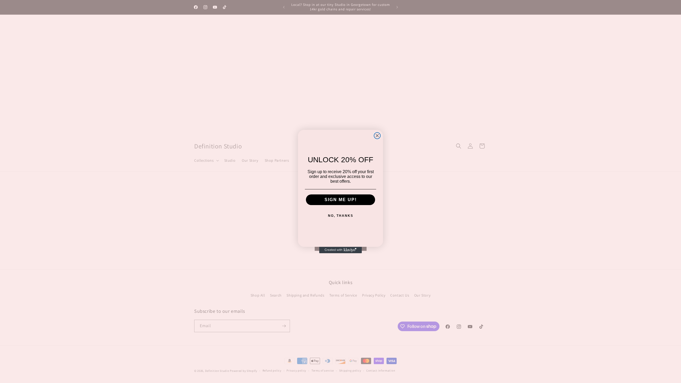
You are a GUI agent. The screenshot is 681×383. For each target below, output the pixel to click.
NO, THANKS (340, 216)
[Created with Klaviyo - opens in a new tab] (340, 250)
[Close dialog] (377, 135)
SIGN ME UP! (341, 199)
